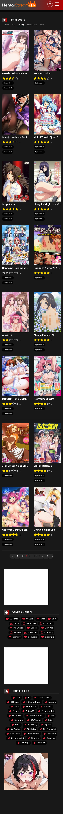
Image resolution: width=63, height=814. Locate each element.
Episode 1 (39, 83)
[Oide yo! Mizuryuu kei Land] (15, 506)
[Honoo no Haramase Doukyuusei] (15, 245)
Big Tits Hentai (49, 729)
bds (50, 720)
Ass (52, 715)
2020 (18, 697)
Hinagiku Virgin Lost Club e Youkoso (47, 204)
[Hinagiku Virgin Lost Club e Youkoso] (47, 181)
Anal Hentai (31, 706)
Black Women (33, 733)
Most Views (32, 24)
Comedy (16, 637)
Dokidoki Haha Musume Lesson (15, 399)
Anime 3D (29, 711)
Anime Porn (17, 715)
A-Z (13, 24)
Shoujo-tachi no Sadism (15, 137)
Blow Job (49, 628)
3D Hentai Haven (33, 702)
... (42, 556)
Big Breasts (18, 628)
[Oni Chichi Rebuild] (47, 506)
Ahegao (29, 619)
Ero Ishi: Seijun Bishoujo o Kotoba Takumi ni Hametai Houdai (15, 73)
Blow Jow (50, 738)
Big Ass (47, 724)
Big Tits (34, 628)
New (42, 24)
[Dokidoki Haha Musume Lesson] (15, 375)
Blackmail (51, 733)
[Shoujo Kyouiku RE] (47, 312)
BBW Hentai (35, 720)
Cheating (48, 632)
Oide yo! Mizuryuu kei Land (15, 530)
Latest (6, 24)
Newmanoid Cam (44, 399)
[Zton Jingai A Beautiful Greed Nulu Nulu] (15, 442)
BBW (54, 619)
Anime (15, 711)
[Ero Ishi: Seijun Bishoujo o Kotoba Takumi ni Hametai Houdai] (15, 50)
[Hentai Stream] (19, 3)
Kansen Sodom (42, 73)
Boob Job (40, 742)
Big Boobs (47, 623)
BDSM (16, 623)
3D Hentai (14, 619)
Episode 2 (8, 147)
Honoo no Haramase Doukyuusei (15, 268)
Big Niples (31, 729)
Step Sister (8, 204)
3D (29, 697)
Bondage (25, 742)
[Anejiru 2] (15, 312)
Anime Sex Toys (36, 715)
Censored (32, 632)
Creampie (49, 637)
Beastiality (31, 623)
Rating (21, 24)
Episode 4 (8, 83)
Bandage (18, 720)
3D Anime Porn (43, 697)
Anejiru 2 (7, 335)
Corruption (33, 637)
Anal (42, 619)
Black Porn (15, 733)
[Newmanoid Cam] (47, 375)
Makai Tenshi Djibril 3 (46, 137)
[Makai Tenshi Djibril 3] (47, 114)
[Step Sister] (15, 181)
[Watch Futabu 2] (47, 442)
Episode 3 (8, 88)
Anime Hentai (47, 711)
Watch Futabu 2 (43, 466)
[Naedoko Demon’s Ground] (47, 245)
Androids (47, 706)
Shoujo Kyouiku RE (44, 335)
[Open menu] (57, 4)
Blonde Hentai (17, 738)
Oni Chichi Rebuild (44, 530)
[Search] (50, 4)
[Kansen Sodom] (47, 50)
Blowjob (17, 632)
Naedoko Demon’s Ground (47, 268)
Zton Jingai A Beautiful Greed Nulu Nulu (15, 466)
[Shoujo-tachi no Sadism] (15, 114)
